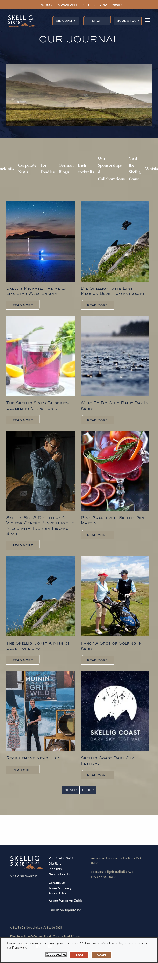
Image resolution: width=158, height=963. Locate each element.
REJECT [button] (79, 954)
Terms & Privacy (60, 888)
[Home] (27, 862)
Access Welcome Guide (66, 901)
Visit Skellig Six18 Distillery (61, 861)
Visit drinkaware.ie (24, 876)
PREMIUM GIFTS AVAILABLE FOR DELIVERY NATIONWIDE (79, 5)
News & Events (59, 874)
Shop (96, 21)
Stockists (55, 869)
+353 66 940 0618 (103, 877)
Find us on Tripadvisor (65, 910)
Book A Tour (128, 21)
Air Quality (66, 21)
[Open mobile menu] (146, 20)
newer (70, 790)
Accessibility (58, 893)
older (88, 790)
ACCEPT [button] (101, 954)
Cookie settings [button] (56, 954)
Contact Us (57, 883)
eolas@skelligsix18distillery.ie (112, 872)
